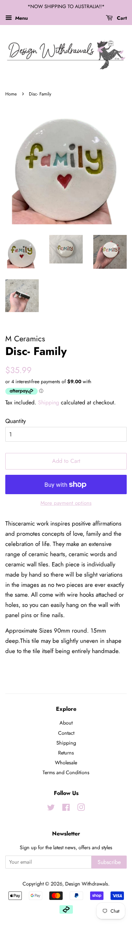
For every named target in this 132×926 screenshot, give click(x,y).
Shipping (48, 402)
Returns (66, 752)
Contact (66, 733)
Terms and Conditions (66, 772)
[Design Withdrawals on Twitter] (51, 808)
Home (11, 94)
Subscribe (109, 862)
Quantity (15, 421)
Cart (121, 17)
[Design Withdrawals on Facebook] (66, 808)
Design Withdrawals (86, 883)
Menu (21, 17)
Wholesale (66, 762)
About (66, 722)
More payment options (66, 503)
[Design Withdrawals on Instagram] (81, 808)
